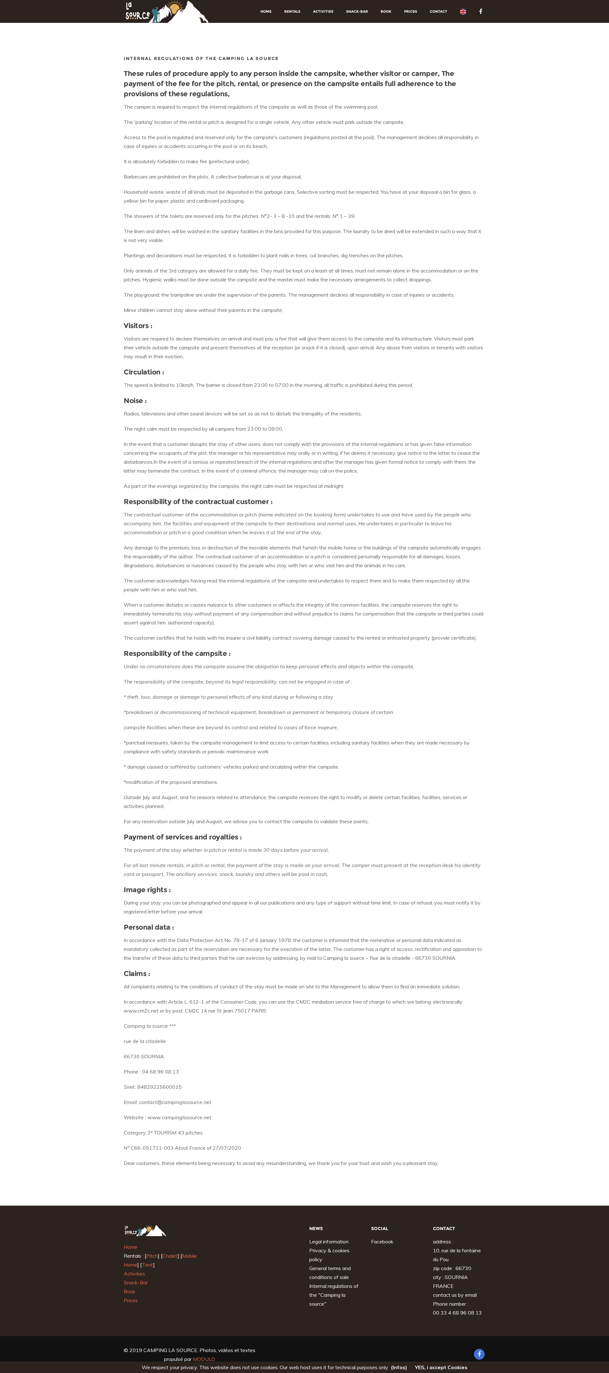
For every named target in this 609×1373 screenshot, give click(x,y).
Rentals (292, 11)
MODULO (204, 1359)
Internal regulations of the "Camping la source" (333, 1295)
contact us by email (455, 1295)
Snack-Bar (357, 11)
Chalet (170, 1256)
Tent (147, 1265)
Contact (438, 11)
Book (386, 11)
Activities (323, 11)
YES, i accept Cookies (441, 1367)
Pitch (152, 1256)
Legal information (329, 1241)
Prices (410, 11)
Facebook (382, 1241)
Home (266, 11)
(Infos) (399, 1367)
